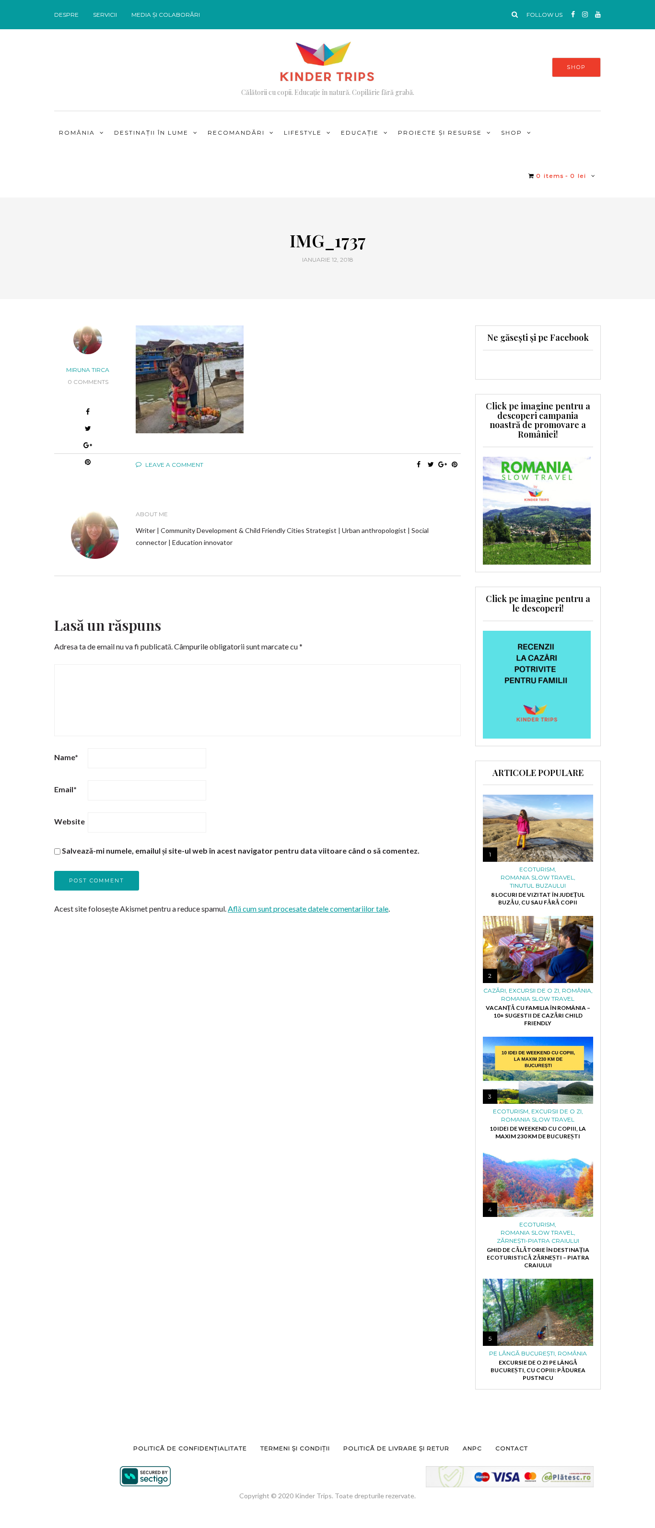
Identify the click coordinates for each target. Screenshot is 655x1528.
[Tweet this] (431, 464)
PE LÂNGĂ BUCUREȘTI (522, 1353)
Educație (360, 132)
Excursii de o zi (534, 991)
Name (66, 757)
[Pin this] (455, 464)
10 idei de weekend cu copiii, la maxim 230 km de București (538, 1132)
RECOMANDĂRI (236, 132)
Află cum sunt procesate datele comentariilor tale (308, 908)
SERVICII (105, 14)
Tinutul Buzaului (538, 886)
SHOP (576, 67)
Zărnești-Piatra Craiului (538, 1241)
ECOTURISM (537, 869)
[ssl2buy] (145, 1476)
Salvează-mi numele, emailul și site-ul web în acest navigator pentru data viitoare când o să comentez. (241, 850)
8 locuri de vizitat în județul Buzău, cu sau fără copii (538, 898)
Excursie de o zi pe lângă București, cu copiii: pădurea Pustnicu (538, 1370)
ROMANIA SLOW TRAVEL (537, 877)
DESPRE (66, 14)
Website (69, 821)
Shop (511, 132)
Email (65, 789)
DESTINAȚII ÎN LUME (151, 132)
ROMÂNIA (77, 132)
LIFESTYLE (303, 132)
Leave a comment (173, 464)
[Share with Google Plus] (88, 446)
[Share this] (419, 464)
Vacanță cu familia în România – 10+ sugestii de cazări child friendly (538, 1015)
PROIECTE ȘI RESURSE (440, 132)
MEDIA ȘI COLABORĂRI (165, 14)
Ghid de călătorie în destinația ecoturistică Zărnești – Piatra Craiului (538, 1257)
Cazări (494, 991)
